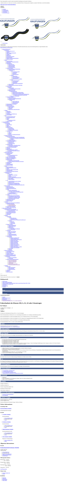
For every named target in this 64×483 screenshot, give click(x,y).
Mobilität (9, 175)
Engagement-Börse (11, 141)
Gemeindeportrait (7, 122)
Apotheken (10, 132)
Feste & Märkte (8, 252)
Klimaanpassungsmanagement (11, 188)
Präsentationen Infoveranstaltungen (13, 195)
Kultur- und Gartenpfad (12, 231)
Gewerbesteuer (14, 72)
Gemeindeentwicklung (8, 172)
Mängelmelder (8, 55)
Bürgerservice (6, 50)
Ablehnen (2, 6)
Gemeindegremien (9, 121)
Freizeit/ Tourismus (11, 179)
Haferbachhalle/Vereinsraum (12, 263)
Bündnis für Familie (9, 165)
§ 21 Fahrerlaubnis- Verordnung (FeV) (8, 370)
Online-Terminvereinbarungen (11, 52)
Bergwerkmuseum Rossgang (11, 212)
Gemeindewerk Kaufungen (10, 199)
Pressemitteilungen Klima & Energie (14, 196)
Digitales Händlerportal (12, 205)
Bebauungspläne (11, 87)
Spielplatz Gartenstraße (14, 242)
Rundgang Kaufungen (11, 232)
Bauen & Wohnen (9, 86)
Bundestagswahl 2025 (11, 120)
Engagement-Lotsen (11, 143)
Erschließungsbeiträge (15, 80)
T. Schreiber (6, 414)
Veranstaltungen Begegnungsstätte (13, 160)
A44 (7, 180)
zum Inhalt (4, 9)
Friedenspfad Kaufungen (12, 234)
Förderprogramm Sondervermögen (17, 92)
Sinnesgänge (8, 214)
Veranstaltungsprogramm (10, 251)
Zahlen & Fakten (9, 124)
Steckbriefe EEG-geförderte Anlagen (14, 197)
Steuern (11, 70)
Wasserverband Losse (9, 200)
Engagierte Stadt (9, 151)
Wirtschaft (6, 201)
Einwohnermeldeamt (5, 408)
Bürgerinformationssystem (10, 117)
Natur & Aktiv (8, 216)
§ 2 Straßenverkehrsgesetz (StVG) (7, 371)
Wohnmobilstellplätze (11, 269)
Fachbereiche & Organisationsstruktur (12, 61)
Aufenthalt (6, 265)
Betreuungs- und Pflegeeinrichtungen (14, 134)
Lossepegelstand (9, 114)
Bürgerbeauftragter (9, 57)
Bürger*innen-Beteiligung (10, 136)
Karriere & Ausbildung (10, 105)
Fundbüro (8, 54)
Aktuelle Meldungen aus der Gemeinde (14, 181)
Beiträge (11, 79)
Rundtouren (12, 221)
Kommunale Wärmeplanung (12, 193)
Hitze (11, 100)
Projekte (7, 189)
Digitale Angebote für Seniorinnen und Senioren (16, 161)
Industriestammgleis (11, 66)
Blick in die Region (9, 271)
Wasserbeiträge (14, 82)
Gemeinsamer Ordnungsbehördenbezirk (14, 98)
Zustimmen (2, 7)
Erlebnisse (6, 215)
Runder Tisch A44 (11, 182)
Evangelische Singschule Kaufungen (12, 171)
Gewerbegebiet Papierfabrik (10, 206)
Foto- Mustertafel (5, 395)
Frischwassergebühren (15, 77)
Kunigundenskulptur (11, 210)
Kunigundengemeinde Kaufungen (9, 447)
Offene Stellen (10, 107)
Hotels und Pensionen (11, 267)
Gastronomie (8, 270)
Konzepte (7, 173)
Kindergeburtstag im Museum (15, 228)
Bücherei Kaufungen (9, 166)
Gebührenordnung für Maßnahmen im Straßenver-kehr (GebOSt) (12, 373)
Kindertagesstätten (9, 153)
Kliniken (9, 133)
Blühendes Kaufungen (12, 192)
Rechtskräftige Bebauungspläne (15, 88)
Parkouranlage (10, 248)
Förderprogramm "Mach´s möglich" (12, 149)
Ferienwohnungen (11, 268)
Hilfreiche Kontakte (9, 59)
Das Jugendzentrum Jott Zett (12, 155)
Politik (5, 115)
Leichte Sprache (5, 43)
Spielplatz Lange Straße (14, 245)
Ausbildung (10, 108)
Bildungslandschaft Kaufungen (11, 167)
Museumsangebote (11, 227)
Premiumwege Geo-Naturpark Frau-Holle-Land (18, 219)
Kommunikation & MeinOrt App (11, 113)
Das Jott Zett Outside (11, 156)
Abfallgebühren (14, 76)
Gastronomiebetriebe (11, 204)
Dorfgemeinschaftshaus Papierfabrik (14, 264)
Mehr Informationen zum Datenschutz (6, 47)
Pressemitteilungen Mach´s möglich (14, 150)
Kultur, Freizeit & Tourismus (6, 208)
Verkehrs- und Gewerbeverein (11, 207)
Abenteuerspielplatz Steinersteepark (16, 239)
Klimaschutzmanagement (10, 187)
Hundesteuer (14, 73)
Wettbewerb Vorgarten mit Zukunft (13, 191)
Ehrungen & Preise (9, 127)
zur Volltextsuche (5, 10)
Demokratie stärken (9, 144)
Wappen (7, 125)
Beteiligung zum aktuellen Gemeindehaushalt (17, 138)
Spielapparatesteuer (15, 74)
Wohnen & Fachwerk (11, 90)
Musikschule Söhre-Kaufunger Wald (12, 169)
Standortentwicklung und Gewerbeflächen (13, 202)
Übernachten (8, 266)
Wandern (9, 217)
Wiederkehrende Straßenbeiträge (17, 83)
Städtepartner (8, 126)
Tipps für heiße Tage (15, 101)
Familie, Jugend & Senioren (8, 152)
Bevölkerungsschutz (11, 99)
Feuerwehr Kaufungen (12, 97)
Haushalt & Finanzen (9, 68)
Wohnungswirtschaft (11, 65)
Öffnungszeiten (8, 53)
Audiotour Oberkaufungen (12, 235)
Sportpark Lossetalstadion (12, 257)
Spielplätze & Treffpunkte (10, 158)
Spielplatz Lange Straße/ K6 (14, 247)
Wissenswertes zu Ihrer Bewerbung (14, 109)
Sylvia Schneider (7, 436)
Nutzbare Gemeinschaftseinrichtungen (12, 58)
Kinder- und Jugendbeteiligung (11, 157)
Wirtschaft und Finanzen (12, 176)
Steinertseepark (8, 213)
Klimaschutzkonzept (9, 186)
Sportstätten (8, 256)
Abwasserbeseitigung (11, 67)
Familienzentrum (9, 162)
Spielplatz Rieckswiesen (14, 243)
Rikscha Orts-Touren (11, 229)
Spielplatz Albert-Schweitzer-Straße (16, 246)
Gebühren (12, 75)
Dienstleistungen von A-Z (10, 51)
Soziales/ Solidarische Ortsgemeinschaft (14, 177)
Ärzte (9, 131)
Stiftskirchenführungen (12, 226)
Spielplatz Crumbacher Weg (14, 237)
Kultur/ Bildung (10, 178)
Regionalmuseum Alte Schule (11, 211)
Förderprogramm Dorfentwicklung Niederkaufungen (20, 94)
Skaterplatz (10, 249)
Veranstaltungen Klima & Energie (13, 198)
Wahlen (7, 119)
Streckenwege (12, 222)
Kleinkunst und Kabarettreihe (11, 254)
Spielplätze (10, 236)
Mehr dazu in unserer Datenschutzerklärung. (8, 4)
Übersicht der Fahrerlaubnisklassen (7, 394)
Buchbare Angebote (9, 224)
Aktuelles (5, 110)
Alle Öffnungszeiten (3, 469)
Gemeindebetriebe (9, 63)
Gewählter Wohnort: (3, 307)
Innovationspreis (11, 128)
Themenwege (8, 230)
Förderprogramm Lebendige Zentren (18, 93)
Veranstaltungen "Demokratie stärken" (14, 145)
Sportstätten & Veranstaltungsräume (10, 255)
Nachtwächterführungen (12, 225)
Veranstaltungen (8, 112)
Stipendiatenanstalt (9, 170)
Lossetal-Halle (10, 258)
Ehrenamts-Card (11, 142)
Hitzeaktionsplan (15, 103)
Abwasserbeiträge (15, 81)
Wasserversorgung (11, 64)
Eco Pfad (9, 233)
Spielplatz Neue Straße (14, 240)
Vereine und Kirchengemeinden (11, 147)
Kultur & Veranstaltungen (8, 250)
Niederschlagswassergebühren (17, 78)
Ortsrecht (7, 118)
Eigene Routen (12, 223)
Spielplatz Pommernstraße (14, 241)
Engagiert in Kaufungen (8, 135)
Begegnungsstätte (9, 159)
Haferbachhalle (10, 262)
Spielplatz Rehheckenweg (14, 238)
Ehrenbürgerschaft (11, 129)
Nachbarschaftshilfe (9, 164)
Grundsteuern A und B (16, 71)
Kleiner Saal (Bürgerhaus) (12, 261)
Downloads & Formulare (10, 56)
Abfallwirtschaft (11, 84)
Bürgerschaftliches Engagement (11, 140)
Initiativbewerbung (11, 106)
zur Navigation (4, 11)
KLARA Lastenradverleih (12, 190)
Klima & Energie (7, 185)
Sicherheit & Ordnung (9, 96)
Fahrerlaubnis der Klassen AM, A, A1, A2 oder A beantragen (12, 300)
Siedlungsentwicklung (11, 89)
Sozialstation (8, 163)
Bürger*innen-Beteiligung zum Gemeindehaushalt (16, 137)
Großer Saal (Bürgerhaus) (12, 260)
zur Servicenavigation (5, 12)
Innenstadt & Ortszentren (10, 203)
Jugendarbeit (8, 154)
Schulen (7, 168)
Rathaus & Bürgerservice (6, 49)
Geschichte (8, 123)
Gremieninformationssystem (10, 116)
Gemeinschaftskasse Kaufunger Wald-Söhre (15, 85)
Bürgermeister (8, 62)
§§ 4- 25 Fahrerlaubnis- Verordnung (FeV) (9, 372)
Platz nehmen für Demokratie (13, 146)
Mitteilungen (8, 111)
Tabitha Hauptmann (7, 429)
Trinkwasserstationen (15, 102)
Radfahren (10, 220)
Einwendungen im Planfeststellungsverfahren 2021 (16, 184)
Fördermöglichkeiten (13, 91)
